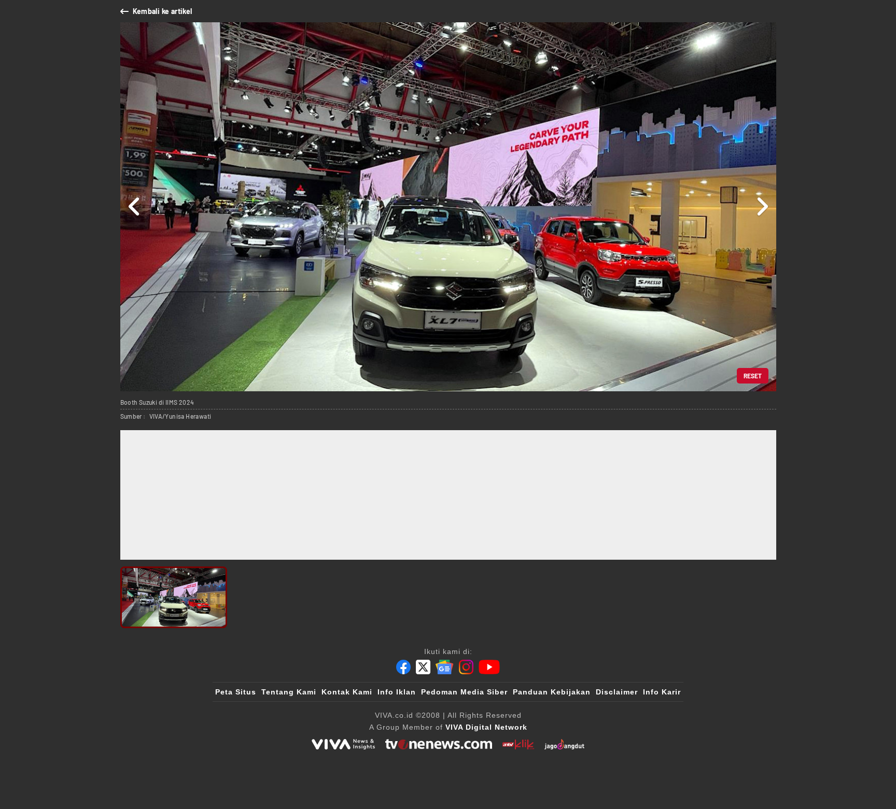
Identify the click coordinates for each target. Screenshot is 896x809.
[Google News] (444, 667)
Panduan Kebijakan (552, 692)
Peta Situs (235, 692)
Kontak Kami (346, 692)
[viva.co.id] (343, 744)
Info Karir (662, 692)
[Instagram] (466, 667)
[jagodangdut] (564, 744)
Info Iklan (396, 692)
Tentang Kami (288, 692)
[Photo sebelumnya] (134, 206)
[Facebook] (403, 667)
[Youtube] (489, 667)
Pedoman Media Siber (464, 692)
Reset (753, 375)
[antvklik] (518, 744)
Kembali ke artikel (162, 11)
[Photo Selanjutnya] (762, 206)
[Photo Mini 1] (174, 597)
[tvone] (438, 744)
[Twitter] (423, 667)
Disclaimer (617, 692)
